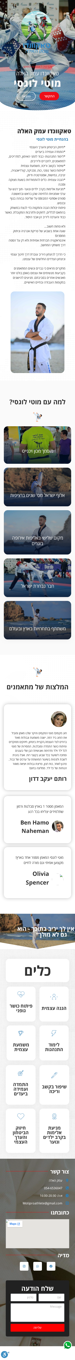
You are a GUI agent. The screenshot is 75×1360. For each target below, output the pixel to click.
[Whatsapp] (37, 1266)
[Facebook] (51, 1266)
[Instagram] (24, 1266)
